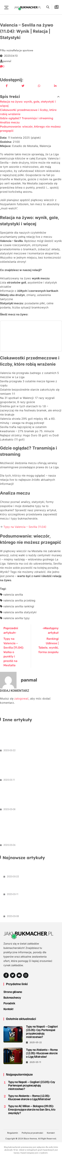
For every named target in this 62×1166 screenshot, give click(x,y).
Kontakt (8, 1009)
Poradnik (9, 1003)
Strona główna (12, 992)
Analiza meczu (10, 122)
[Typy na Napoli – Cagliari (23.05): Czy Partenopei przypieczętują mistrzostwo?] (13, 1034)
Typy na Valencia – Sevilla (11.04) (24, 527)
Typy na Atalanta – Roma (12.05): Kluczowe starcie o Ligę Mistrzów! (27, 766)
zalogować (21, 698)
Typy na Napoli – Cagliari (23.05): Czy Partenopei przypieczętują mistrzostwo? (29, 737)
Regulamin (12, 1133)
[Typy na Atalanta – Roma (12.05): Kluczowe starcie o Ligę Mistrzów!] (13, 1056)
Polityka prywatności (32, 1133)
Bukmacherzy (12, 997)
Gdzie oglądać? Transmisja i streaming (26, 118)
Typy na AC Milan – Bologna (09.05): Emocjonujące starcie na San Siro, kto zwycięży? (30, 796)
